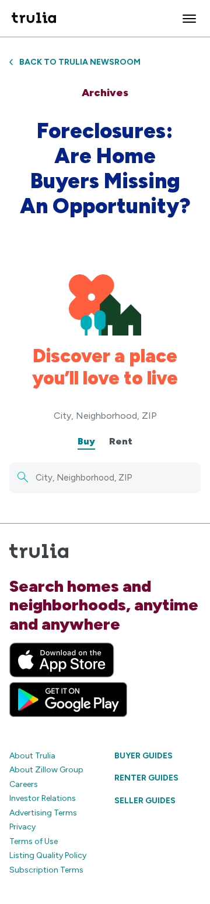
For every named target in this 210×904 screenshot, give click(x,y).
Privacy (22, 827)
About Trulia (32, 756)
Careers (23, 784)
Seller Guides (145, 801)
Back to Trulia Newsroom (80, 62)
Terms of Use (33, 841)
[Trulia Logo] (34, 18)
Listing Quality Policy (47, 855)
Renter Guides (146, 778)
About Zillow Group (46, 770)
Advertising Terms (43, 813)
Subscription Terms (46, 870)
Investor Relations (42, 798)
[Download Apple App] (61, 659)
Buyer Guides (143, 756)
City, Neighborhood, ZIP (105, 415)
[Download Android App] (68, 699)
